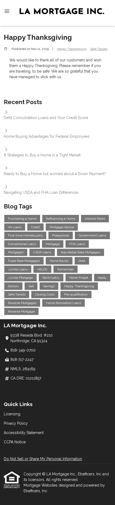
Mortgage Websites (41, 485)
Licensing (12, 414)
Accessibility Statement (24, 433)
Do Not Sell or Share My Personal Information (43, 459)
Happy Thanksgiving (71, 49)
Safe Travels (99, 49)
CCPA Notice (15, 442)
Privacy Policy (16, 423)
